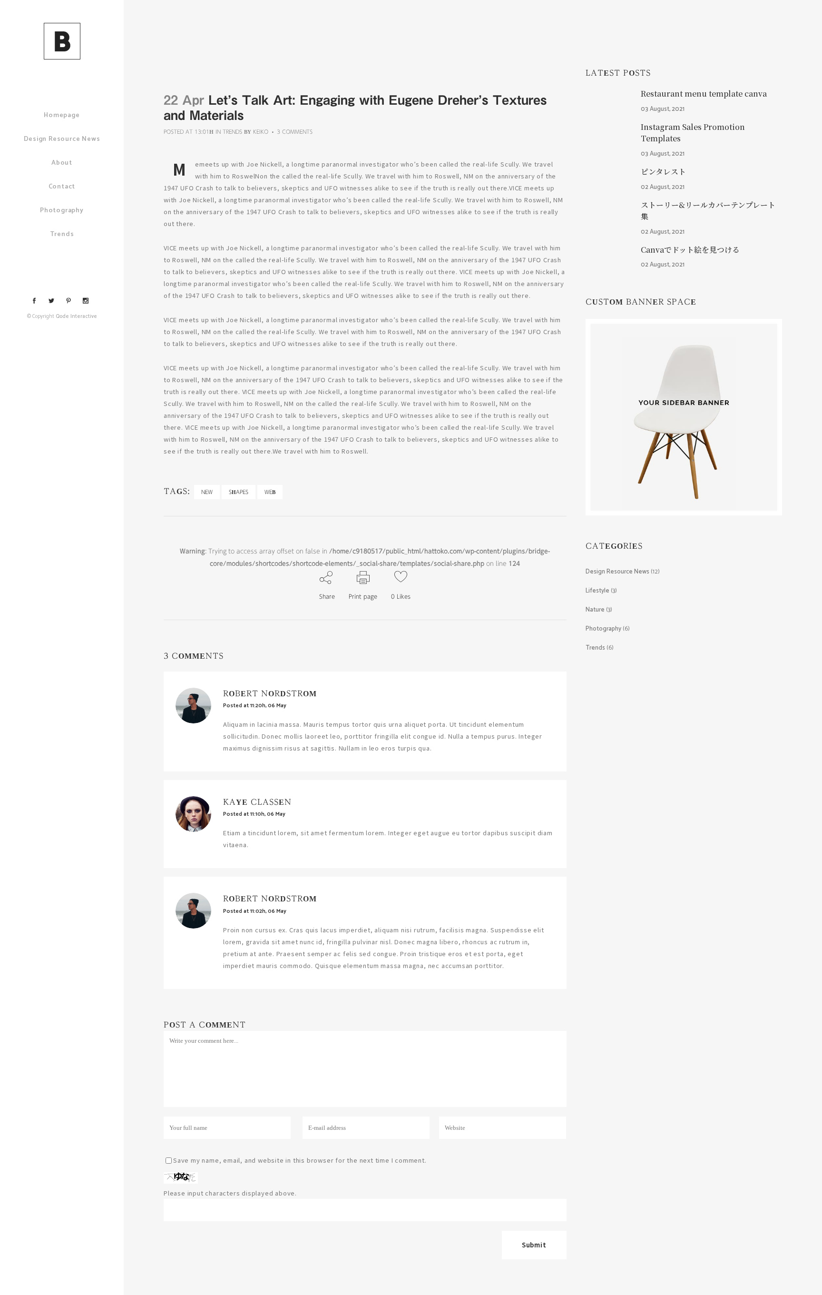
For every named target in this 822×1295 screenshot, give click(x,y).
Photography (603, 629)
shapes (238, 491)
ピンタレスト (663, 171)
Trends (232, 131)
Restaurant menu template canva (704, 93)
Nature (595, 610)
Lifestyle (597, 591)
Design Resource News (617, 572)
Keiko (260, 131)
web (269, 491)
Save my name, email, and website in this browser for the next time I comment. (300, 1160)
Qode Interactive (76, 316)
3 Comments (295, 131)
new (207, 491)
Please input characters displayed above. (230, 1192)
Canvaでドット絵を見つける (690, 249)
